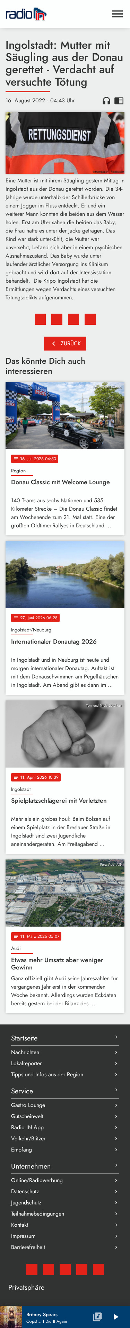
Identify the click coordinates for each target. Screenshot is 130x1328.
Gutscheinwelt (27, 1116)
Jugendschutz (26, 1203)
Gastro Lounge (28, 1105)
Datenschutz (25, 1191)
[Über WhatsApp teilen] (73, 319)
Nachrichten (25, 1052)
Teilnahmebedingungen (37, 1214)
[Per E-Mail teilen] (90, 319)
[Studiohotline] (98, 1269)
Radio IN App (27, 1127)
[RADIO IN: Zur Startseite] (57, 14)
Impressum (23, 1236)
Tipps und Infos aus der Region (47, 1074)
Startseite (24, 1038)
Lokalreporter (26, 1063)
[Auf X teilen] (56, 319)
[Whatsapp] (81, 1269)
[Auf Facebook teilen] (40, 319)
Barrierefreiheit (28, 1247)
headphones (106, 100)
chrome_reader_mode (119, 100)
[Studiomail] (31, 1269)
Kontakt (19, 1225)
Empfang (21, 1150)
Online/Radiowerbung (37, 1180)
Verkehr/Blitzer (28, 1138)
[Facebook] (48, 1269)
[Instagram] (65, 1269)
